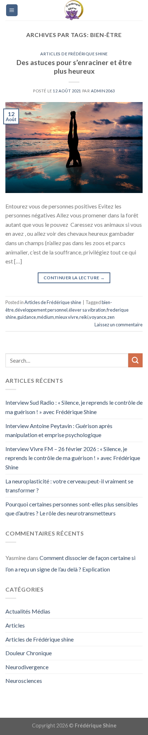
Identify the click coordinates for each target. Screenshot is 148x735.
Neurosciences (23, 680)
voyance (97, 317)
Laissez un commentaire (118, 324)
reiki (83, 317)
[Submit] (135, 360)
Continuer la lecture (74, 277)
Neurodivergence (26, 666)
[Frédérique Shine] (74, 10)
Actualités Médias (27, 611)
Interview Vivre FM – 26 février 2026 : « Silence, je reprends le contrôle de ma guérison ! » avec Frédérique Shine (72, 457)
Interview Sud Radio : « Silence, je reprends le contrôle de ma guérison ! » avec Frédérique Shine (74, 407)
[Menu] (12, 10)
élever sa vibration (87, 310)
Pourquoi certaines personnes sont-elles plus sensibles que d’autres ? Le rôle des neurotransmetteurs (71, 509)
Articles (15, 625)
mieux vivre (66, 317)
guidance (26, 317)
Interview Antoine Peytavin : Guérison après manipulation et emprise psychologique (58, 430)
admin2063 (103, 90)
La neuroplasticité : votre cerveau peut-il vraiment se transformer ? (69, 486)
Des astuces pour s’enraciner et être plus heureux (74, 66)
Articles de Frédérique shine (74, 53)
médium (45, 317)
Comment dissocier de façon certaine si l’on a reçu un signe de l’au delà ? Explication (70, 563)
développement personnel (41, 310)
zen (111, 317)
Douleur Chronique (28, 652)
